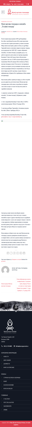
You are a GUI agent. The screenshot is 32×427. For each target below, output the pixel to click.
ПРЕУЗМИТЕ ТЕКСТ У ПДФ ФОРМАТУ (11, 117)
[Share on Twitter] (14, 253)
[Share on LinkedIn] (24, 253)
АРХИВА (5, 410)
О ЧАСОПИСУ (7, 399)
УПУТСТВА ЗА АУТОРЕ (9, 402)
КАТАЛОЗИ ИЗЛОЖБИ (9, 385)
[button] (3, 12)
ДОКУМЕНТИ (7, 364)
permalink (3, 261)
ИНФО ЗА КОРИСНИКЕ (9, 367)
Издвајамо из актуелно (6, 21)
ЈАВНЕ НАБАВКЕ (7, 360)
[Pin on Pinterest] (20, 253)
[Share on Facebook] (11, 253)
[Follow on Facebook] (26, 4)
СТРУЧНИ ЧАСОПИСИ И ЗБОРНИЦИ (12, 377)
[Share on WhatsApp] (7, 253)
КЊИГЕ (5, 381)
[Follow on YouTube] (28, 4)
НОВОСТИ (6, 356)
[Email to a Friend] (17, 253)
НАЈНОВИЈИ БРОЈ (7, 406)
